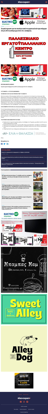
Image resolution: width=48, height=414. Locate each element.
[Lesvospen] (24, 2)
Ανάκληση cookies (31, 409)
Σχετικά (20, 394)
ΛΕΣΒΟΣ (2, 26)
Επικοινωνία (25, 394)
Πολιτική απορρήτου (23, 409)
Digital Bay (26, 412)
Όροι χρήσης (16, 409)
